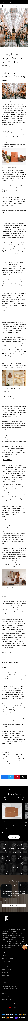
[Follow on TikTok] (18, 1004)
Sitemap (4, 978)
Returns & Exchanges (7, 958)
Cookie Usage (5, 975)
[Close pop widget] (26, 945)
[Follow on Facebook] (2, 1004)
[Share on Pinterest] (17, 777)
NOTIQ (4, 667)
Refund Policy (5, 966)
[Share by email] (23, 777)
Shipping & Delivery (7, 961)
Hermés (4, 596)
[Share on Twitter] (11, 777)
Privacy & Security (6, 969)
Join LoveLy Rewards (7, 996)
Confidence (5, 822)
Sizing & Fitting (6, 964)
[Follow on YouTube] (14, 1004)
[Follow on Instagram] (6, 1004)
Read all (4, 832)
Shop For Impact (14, 871)
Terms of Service (6, 972)
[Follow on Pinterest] (10, 1004)
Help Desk (4, 955)
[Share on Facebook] (5, 777)
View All (14, 837)
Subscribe (14, 905)
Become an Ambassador (8, 999)
